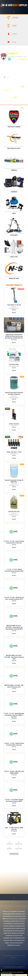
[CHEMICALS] (14, 160)
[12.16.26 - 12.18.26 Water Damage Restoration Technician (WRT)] (14, 790)
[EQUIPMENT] (14, 182)
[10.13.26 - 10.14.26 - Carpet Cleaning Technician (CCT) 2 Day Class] (14, 531)
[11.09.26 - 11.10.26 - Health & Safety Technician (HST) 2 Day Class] (14, 733)
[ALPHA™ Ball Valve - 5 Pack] (14, 442)
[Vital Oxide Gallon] (14, 354)
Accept (14, 975)
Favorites (9, 848)
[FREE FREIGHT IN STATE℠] (14, 139)
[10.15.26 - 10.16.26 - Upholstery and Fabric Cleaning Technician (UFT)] (14, 587)
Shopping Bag (18, 848)
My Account (9, 844)
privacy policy (9, 967)
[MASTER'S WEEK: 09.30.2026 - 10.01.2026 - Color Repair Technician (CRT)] (14, 645)
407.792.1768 (14, 26)
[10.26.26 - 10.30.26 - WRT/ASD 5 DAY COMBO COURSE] (14, 761)
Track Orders (18, 844)
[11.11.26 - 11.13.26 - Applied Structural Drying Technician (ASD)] (14, 559)
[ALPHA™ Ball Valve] (14, 414)
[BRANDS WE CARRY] (14, 269)
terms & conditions (17, 967)
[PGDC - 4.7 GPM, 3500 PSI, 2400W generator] (14, 818)
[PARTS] (14, 204)
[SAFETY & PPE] (14, 247)
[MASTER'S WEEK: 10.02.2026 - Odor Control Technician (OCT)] (14, 675)
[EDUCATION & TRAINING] (14, 117)
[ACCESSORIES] (14, 225)
